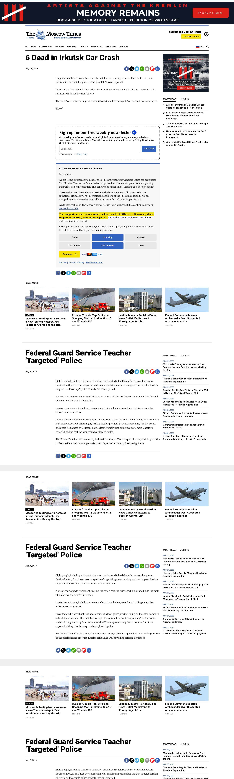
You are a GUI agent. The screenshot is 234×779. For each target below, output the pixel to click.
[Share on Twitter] (131, 68)
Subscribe (149, 149)
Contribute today (191, 36)
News (33, 47)
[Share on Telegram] (136, 68)
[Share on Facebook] (126, 68)
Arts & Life (97, 47)
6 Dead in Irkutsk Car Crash (72, 57)
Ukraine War (45, 47)
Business (72, 47)
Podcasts (111, 47)
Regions (59, 47)
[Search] (207, 47)
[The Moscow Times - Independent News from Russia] (53, 34)
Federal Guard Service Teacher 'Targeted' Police (78, 356)
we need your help (68, 208)
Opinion (84, 47)
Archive (124, 47)
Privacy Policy (82, 154)
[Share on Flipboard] (152, 68)
